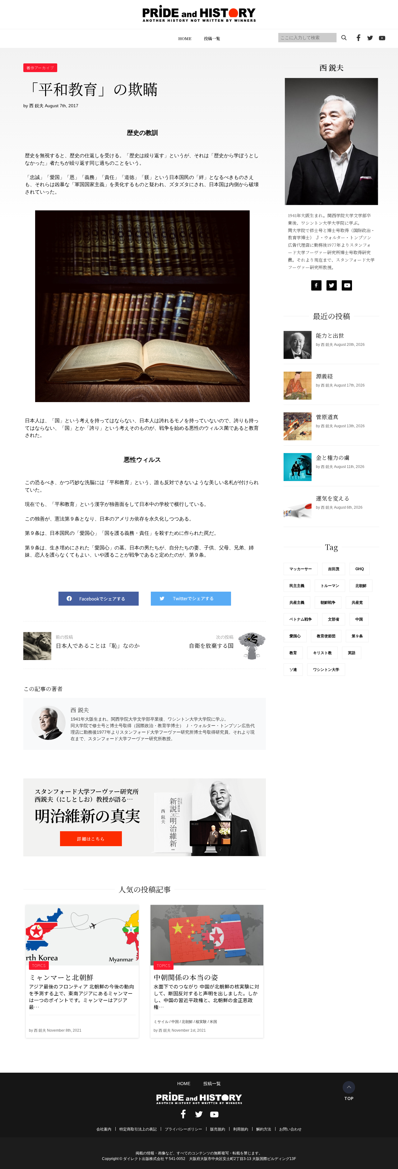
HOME (185, 38)
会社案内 (103, 1129)
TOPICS (39, 965)
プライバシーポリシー (183, 1129)
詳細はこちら (90, 839)
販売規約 (217, 1129)
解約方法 (263, 1129)
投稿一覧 (212, 38)
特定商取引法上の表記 (138, 1129)
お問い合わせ (290, 1129)
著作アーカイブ (40, 67)
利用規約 (240, 1129)
